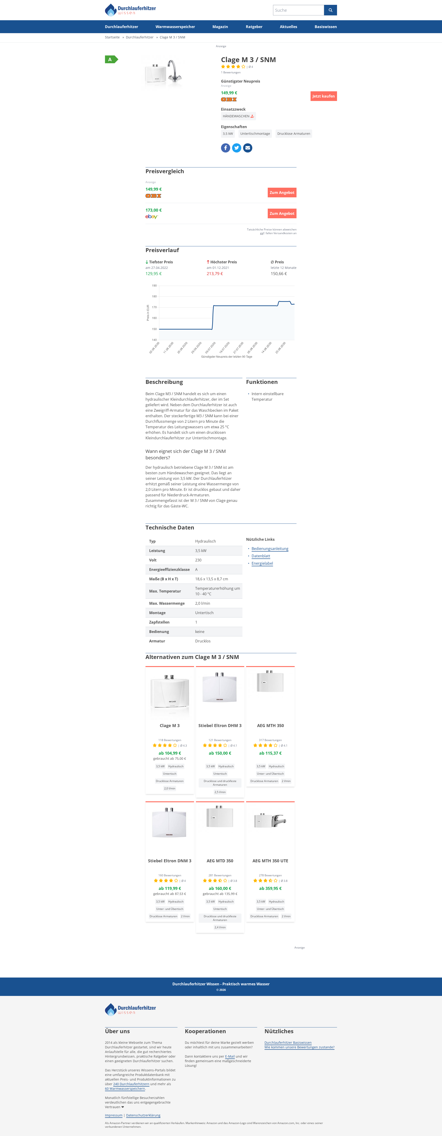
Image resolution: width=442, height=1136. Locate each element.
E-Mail (230, 1056)
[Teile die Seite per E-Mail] (247, 147)
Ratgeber (254, 26)
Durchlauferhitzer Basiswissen (288, 1042)
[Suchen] (330, 10)
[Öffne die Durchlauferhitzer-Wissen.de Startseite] (130, 10)
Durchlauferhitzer (121, 26)
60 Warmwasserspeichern (125, 1088)
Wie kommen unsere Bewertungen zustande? (299, 1047)
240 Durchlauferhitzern (131, 1084)
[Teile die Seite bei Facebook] (225, 147)
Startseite (112, 37)
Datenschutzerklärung (143, 1115)
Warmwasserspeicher (175, 26)
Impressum (113, 1115)
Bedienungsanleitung (270, 548)
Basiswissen (326, 26)
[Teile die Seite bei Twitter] (236, 147)
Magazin (220, 26)
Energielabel (262, 563)
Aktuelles (288, 26)
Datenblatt (261, 555)
